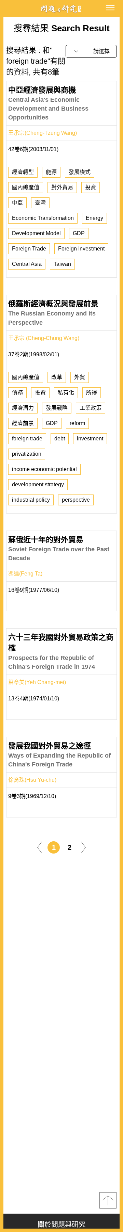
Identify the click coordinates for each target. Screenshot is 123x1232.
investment (90, 438)
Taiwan (62, 264)
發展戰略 (57, 408)
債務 (17, 392)
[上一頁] (39, 847)
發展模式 (80, 172)
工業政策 (90, 408)
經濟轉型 (23, 172)
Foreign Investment (81, 249)
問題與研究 (61, 9)
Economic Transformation (43, 218)
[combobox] (91, 51)
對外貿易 (62, 187)
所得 (91, 392)
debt (59, 438)
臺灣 (40, 203)
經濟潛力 (23, 408)
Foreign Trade (29, 249)
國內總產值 (25, 187)
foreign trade (27, 438)
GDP (79, 233)
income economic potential (44, 469)
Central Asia (27, 264)
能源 (51, 172)
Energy (94, 218)
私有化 (66, 392)
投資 (90, 187)
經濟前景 (23, 423)
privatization (26, 454)
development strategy (38, 484)
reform (77, 423)
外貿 (79, 377)
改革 (56, 377)
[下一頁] (83, 847)
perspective (76, 500)
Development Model (36, 233)
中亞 (17, 203)
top (108, 1200)
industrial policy (31, 500)
